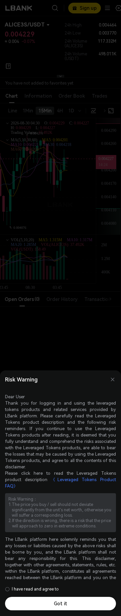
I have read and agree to (35, 589)
